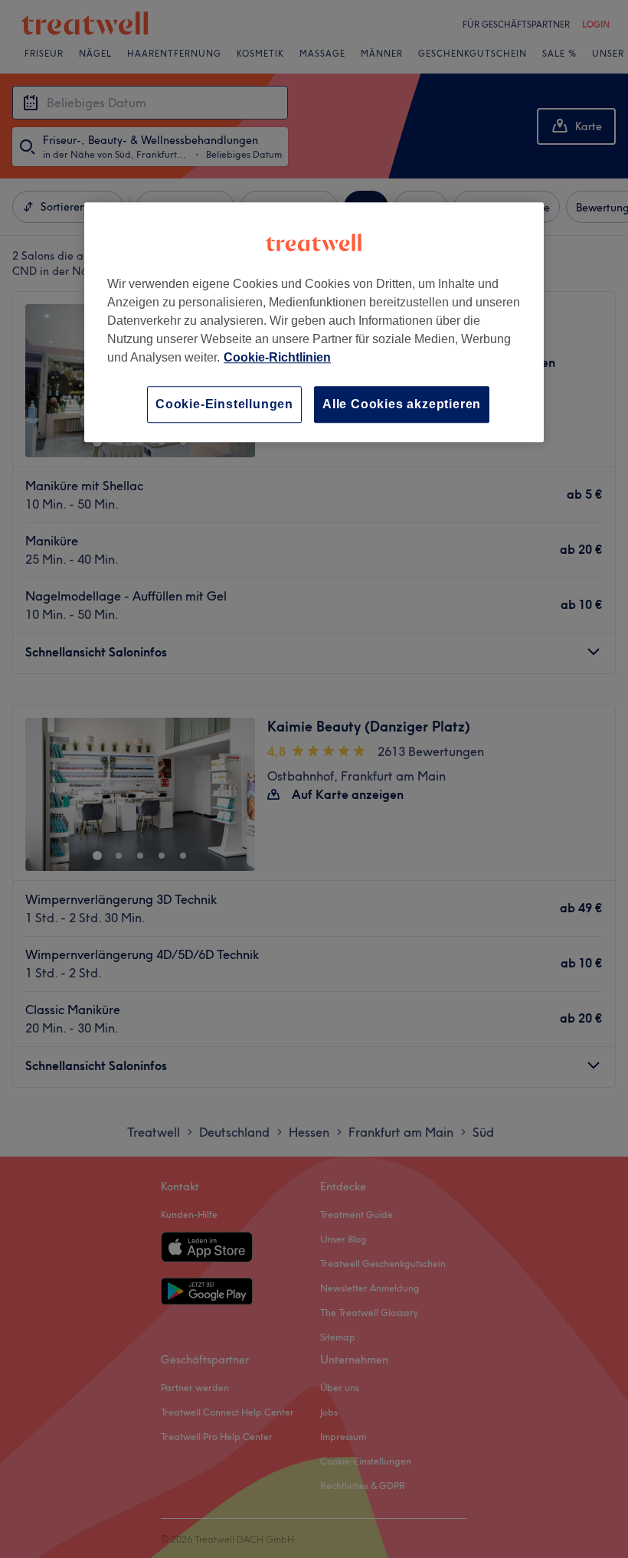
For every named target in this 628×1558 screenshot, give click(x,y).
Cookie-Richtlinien (277, 357)
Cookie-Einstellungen (224, 404)
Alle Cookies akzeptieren (401, 404)
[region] (314, 322)
